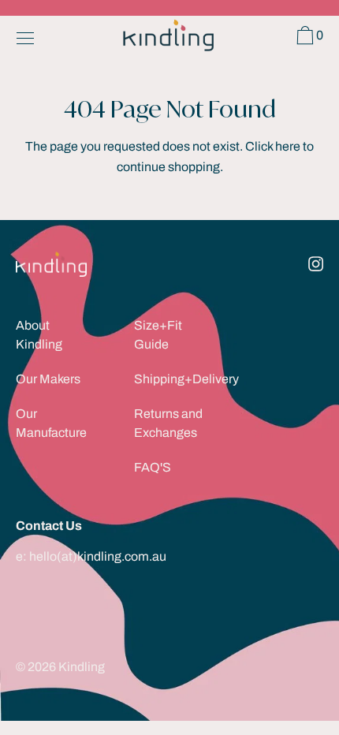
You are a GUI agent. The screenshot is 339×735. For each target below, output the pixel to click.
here (287, 146)
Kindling (81, 666)
